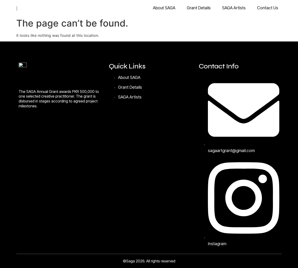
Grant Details (199, 7)
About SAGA (164, 7)
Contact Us (267, 7)
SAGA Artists (234, 7)
